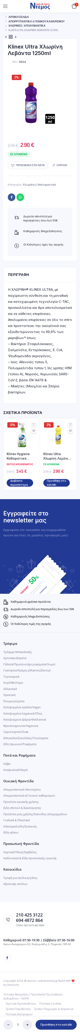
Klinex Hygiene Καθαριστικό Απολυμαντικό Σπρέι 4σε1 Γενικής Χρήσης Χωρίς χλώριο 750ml (21, 456)
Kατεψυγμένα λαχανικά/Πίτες (22, 713)
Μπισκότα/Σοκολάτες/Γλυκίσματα (25, 738)
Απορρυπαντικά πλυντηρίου (22, 789)
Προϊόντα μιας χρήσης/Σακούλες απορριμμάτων (35, 814)
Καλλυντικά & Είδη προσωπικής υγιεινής (29, 858)
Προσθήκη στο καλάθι (56, 1024)
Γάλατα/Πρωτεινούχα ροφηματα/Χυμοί (29, 664)
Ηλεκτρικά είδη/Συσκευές (20, 826)
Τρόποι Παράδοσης (18, 1009)
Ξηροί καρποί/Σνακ (15, 732)
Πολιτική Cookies (50, 1003)
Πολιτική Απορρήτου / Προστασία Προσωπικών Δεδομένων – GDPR (33, 996)
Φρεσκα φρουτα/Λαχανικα (20, 726)
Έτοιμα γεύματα (13, 701)
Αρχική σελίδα (18, 17)
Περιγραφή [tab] (18, 274)
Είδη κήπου (10, 832)
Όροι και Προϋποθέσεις (21, 1003)
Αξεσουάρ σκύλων (15, 884)
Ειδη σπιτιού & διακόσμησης (22, 808)
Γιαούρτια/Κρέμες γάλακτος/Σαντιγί (27, 670)
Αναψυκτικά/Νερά (15, 770)
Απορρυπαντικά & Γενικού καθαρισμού (36, 21)
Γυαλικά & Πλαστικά (16, 820)
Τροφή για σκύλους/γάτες (20, 878)
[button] (28, 165)
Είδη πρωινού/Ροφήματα (19, 744)
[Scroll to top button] (72, 1015)
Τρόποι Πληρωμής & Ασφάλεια (53, 1009)
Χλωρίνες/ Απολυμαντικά (27, 25)
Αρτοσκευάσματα (14, 658)
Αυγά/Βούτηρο (13, 683)
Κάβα (6, 764)
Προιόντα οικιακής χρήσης (21, 802)
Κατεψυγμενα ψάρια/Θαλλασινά (24, 719)
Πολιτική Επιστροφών (19, 1014)
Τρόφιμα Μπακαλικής (17, 652)
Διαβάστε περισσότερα (19, 482)
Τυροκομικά (11, 677)
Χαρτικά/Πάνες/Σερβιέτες (20, 852)
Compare (61, 165)
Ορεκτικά (9, 695)
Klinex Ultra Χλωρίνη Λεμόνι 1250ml (55, 456)
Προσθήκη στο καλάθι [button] (56, 482)
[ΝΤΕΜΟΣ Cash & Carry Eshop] (40, 6)
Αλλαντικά (10, 689)
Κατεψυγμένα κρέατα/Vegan (22, 707)
